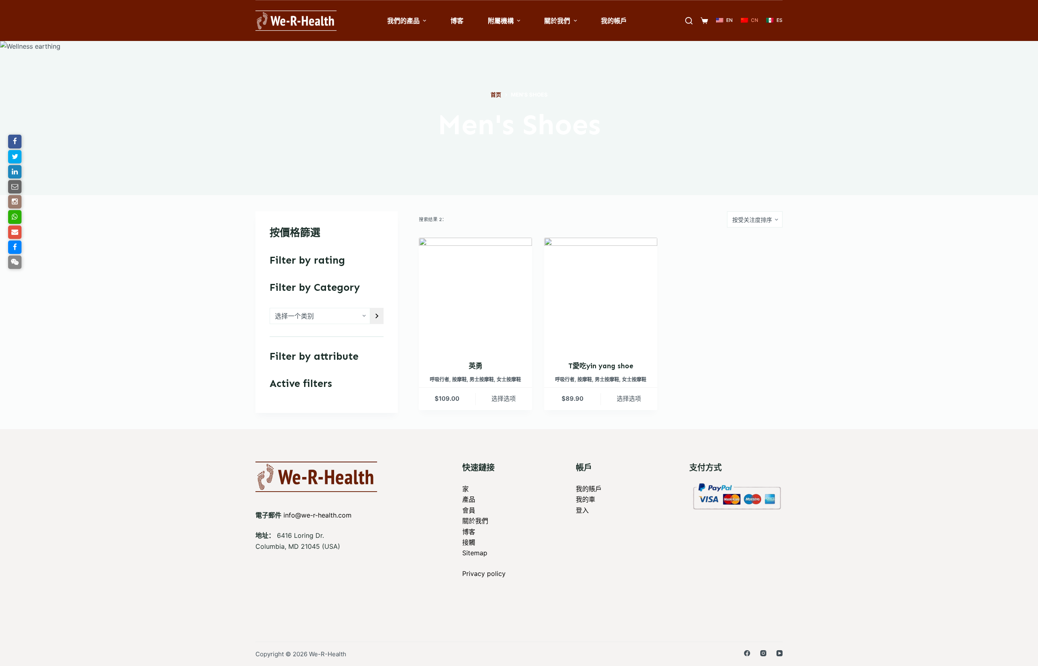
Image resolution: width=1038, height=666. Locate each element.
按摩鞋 (459, 379)
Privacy (474, 573)
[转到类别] (377, 316)
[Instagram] (763, 653)
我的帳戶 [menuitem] (614, 21)
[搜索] (689, 20)
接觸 (468, 542)
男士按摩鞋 (482, 379)
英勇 (476, 366)
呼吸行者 (439, 379)
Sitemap (474, 553)
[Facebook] (747, 653)
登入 (582, 510)
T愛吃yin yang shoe (600, 366)
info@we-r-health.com (317, 515)
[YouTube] (779, 653)
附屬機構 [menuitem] (501, 21)
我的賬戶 (589, 489)
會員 (468, 510)
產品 (468, 499)
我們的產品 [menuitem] (403, 21)
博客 (468, 532)
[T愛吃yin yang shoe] (600, 294)
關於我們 (475, 521)
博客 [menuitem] (456, 21)
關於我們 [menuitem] (557, 21)
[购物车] (704, 20)
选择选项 (503, 398)
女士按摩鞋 (509, 379)
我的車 (585, 499)
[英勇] (475, 294)
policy (496, 573)
